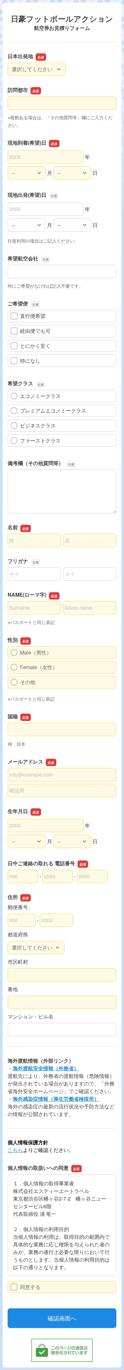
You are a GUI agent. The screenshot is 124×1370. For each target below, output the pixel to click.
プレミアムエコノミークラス (53, 410)
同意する (30, 1287)
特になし (30, 360)
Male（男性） (36, 652)
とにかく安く (35, 345)
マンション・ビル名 (30, 1016)
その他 (27, 682)
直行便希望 (32, 315)
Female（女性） (39, 667)
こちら (15, 1150)
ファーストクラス (40, 440)
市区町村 (18, 961)
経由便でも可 (35, 330)
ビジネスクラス (38, 425)
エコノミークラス (40, 396)
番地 (13, 989)
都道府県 (18, 934)
